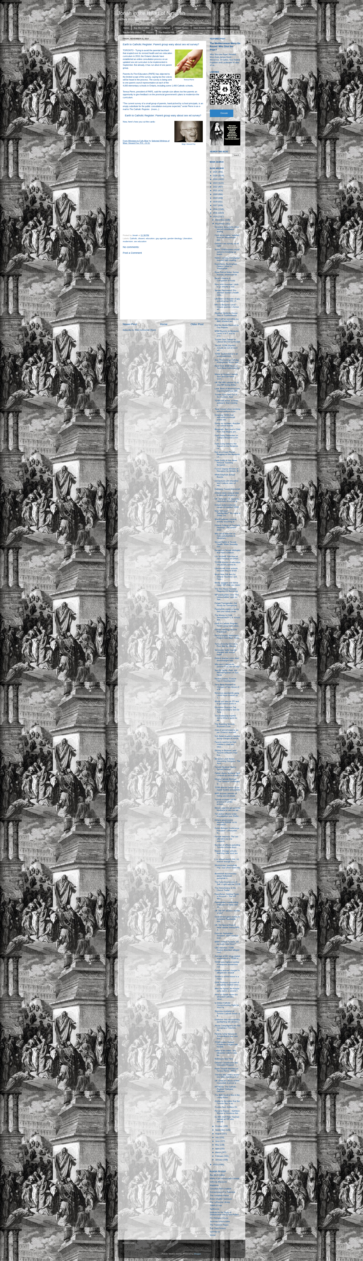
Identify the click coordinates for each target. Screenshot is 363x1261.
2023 (215, 183)
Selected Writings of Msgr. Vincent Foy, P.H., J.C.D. (146, 142)
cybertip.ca (215, 1232)
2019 (215, 198)
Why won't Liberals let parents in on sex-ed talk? (227, 665)
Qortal (212, 1235)
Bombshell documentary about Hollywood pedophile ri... (225, 876)
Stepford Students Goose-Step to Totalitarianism (226, 314)
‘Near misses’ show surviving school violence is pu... (227, 410)
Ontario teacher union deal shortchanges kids (227, 659)
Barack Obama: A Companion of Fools (225, 279)
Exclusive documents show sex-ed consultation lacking (227, 229)
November (220, 224)
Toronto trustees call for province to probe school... (225, 802)
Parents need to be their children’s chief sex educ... (225, 744)
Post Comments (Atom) (145, 330)
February (219, 1156)
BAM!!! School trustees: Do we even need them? (227, 943)
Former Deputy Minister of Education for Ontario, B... (227, 470)
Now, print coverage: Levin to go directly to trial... (227, 285)
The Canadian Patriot (219, 1195)
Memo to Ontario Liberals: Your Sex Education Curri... (226, 376)
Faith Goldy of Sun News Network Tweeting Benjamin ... (226, 462)
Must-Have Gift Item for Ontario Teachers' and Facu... (226, 576)
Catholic (133, 238)
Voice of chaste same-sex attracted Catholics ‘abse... (226, 997)
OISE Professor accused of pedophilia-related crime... (227, 983)
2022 (215, 187)
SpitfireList (214, 1209)
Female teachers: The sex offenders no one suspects (226, 839)
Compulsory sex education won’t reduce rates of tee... (227, 483)
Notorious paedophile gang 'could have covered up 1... (227, 695)
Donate (224, 113)
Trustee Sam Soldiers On (226, 1107)
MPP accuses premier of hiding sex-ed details (226, 794)
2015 (215, 213)
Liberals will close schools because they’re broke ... (227, 569)
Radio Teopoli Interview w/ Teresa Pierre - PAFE (226, 1070)
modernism (128, 241)
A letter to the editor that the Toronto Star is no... (227, 1102)
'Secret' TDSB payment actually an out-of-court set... (226, 347)
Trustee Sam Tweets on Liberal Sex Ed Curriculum (227, 340)
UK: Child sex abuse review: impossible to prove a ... (227, 1082)
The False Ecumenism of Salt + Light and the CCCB (227, 883)
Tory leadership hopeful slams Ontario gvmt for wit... (226, 718)
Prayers (150, 32)
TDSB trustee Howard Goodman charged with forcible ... (226, 1044)
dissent (141, 238)
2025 (215, 176)
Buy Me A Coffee (141, 28)
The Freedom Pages (219, 1225)
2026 (215, 172)
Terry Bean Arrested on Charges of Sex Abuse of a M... (227, 687)
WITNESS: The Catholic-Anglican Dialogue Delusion (226, 1089)
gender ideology (174, 238)
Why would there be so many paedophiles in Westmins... (225, 536)
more (154, 109)
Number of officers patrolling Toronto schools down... (227, 846)
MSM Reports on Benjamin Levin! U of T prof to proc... (227, 333)
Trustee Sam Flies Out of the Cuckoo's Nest (226, 396)
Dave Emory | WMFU (204, 28)
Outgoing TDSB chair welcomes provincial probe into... (225, 417)
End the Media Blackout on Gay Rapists (227, 326)
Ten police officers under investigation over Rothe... (227, 815)
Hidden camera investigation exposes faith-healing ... (227, 259)
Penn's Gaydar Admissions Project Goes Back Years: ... (227, 637)
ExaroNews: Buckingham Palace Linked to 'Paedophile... (226, 266)
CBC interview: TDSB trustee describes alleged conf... (227, 950)
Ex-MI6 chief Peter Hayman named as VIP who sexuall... (227, 1119)
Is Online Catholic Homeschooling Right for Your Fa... (227, 1005)
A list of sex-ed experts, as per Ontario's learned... (226, 731)
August (218, 1134)
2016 (215, 209)
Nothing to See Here (224, 1059)
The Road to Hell (166, 32)
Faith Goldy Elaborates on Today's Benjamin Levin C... (226, 437)
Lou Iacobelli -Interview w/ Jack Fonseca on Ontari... (227, 557)
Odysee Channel (162, 28)
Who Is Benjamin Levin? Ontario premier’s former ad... (227, 307)
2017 (215, 205)
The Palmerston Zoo (228, 28)
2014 (215, 217)
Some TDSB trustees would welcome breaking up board (227, 251)
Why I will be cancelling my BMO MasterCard (227, 320)
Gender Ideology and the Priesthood (226, 631)
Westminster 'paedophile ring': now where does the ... (227, 867)
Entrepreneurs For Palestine (222, 1192)
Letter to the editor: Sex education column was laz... (226, 1053)
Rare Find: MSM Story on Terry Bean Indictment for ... (227, 368)
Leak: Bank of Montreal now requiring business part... (227, 390)
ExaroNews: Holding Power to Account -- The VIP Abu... (227, 896)
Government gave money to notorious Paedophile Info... (227, 919)
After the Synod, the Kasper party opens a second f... (227, 990)
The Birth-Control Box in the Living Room (227, 1096)
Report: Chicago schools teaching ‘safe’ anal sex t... (226, 853)
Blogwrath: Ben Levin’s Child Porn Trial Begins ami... (227, 430)
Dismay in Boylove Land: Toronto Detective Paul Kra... (226, 752)
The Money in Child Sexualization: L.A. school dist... (227, 617)
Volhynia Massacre (218, 1182)
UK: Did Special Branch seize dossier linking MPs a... (227, 927)
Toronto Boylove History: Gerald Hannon (226, 768)
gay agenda (161, 238)
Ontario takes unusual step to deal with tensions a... (227, 494)
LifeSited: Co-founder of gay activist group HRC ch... (227, 300)
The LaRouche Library (220, 1202)
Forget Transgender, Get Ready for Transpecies (226, 604)
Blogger (197, 1254)
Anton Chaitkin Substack (221, 1199)
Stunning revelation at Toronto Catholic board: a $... (227, 1013)
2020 (215, 194)
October (219, 1126)
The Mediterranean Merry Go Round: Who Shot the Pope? (225, 46)
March (218, 1152)
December (220, 220)
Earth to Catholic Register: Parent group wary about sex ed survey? (163, 115)
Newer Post (130, 324)
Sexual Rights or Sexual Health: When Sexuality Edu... (226, 544)
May (217, 1145)
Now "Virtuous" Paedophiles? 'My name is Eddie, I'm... (227, 513)
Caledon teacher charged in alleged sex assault (227, 971)
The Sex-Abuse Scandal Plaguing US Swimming (226, 590)
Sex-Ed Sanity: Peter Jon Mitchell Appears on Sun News (227, 672)
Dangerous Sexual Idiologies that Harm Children (227, 551)
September (220, 1130)
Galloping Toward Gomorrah (227, 489)
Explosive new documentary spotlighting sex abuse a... (227, 1020)
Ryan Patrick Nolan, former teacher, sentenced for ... (227, 273)
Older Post (197, 324)
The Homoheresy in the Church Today (225, 889)
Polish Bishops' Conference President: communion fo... (227, 830)
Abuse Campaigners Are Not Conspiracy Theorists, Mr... (227, 1028)
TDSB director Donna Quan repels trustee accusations (227, 788)
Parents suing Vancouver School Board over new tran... (226, 1036)
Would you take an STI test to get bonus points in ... (227, 702)
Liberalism (187, 238)
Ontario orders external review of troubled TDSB (227, 506)
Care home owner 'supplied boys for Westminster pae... (227, 237)
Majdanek (214, 1185)
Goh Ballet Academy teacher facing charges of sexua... (227, 737)
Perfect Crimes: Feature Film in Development (225, 680)
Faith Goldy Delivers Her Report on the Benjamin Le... (226, 446)
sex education (140, 241)
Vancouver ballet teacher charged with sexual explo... (226, 652)
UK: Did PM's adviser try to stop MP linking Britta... (227, 383)
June (217, 1141)
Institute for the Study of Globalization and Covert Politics (224, 1213)
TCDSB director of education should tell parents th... (227, 563)
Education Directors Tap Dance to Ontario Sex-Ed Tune (227, 709)
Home (126, 28)
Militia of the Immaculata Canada (224, 1178)
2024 (215, 179)
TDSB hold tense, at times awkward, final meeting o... (226, 403)
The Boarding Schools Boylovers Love (225, 725)
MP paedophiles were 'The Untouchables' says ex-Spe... (227, 597)
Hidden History (182, 28)
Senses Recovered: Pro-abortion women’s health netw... (227, 292)
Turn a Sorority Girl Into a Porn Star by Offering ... (226, 645)
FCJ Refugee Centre (219, 1218)
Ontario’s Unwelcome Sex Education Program (226, 1064)
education (150, 238)
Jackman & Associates (220, 1221)
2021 (215, 190)
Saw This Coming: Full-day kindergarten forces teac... (227, 361)
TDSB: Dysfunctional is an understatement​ (226, 355)
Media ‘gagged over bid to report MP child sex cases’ (227, 584)
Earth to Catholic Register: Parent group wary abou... (227, 624)
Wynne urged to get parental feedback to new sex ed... (227, 809)
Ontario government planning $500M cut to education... (226, 822)
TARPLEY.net (216, 1206)
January (219, 1160)
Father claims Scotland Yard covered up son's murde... (227, 774)
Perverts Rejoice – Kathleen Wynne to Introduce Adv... (227, 1112)
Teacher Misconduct (132, 32)
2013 (215, 1165)
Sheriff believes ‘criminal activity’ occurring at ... (226, 520)
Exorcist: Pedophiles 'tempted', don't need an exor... (227, 935)
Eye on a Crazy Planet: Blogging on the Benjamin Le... (227, 454)
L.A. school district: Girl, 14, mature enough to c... (227, 860)
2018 (215, 202)
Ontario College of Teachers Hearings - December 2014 (227, 527)
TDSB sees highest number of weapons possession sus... (227, 964)
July (217, 1137)
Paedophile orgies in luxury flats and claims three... (227, 610)
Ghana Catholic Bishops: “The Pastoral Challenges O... (227, 781)
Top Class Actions (218, 1228)
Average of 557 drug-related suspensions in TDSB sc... (227, 957)
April (217, 1149)
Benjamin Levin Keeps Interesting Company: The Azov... (227, 761)
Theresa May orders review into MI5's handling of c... (227, 1076)
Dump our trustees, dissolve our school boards (227, 424)
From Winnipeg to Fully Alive (135, 141)
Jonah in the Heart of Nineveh (151, 13)
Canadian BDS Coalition (220, 1189)
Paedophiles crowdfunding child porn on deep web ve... (226, 904)
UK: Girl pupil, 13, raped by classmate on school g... (227, 500)
